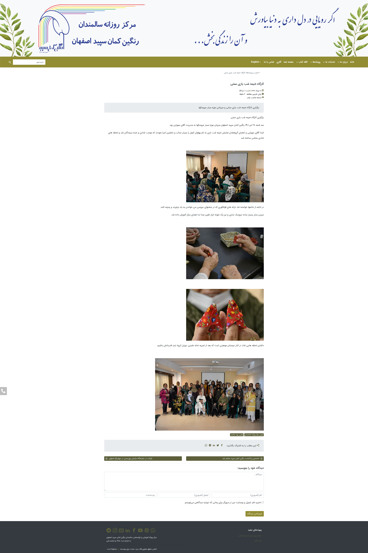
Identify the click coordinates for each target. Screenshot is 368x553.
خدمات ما (330, 62)
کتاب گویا (258, 540)
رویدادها (316, 62)
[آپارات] (146, 531)
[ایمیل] (121, 531)
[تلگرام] (210, 445)
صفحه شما (289, 62)
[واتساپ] (152, 531)
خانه (352, 62)
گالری (278, 62)
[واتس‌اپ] (206, 445)
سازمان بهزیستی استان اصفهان (250, 535)
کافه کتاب (303, 62)
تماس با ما (269, 62)
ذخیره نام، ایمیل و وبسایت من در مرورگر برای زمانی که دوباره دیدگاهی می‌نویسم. (222, 502)
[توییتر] (218, 445)
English (255, 62)
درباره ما (344, 62)
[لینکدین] (214, 445)
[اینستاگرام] (114, 531)
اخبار (248, 90)
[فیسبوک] (222, 445)
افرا (118, 549)
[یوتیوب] (140, 531)
